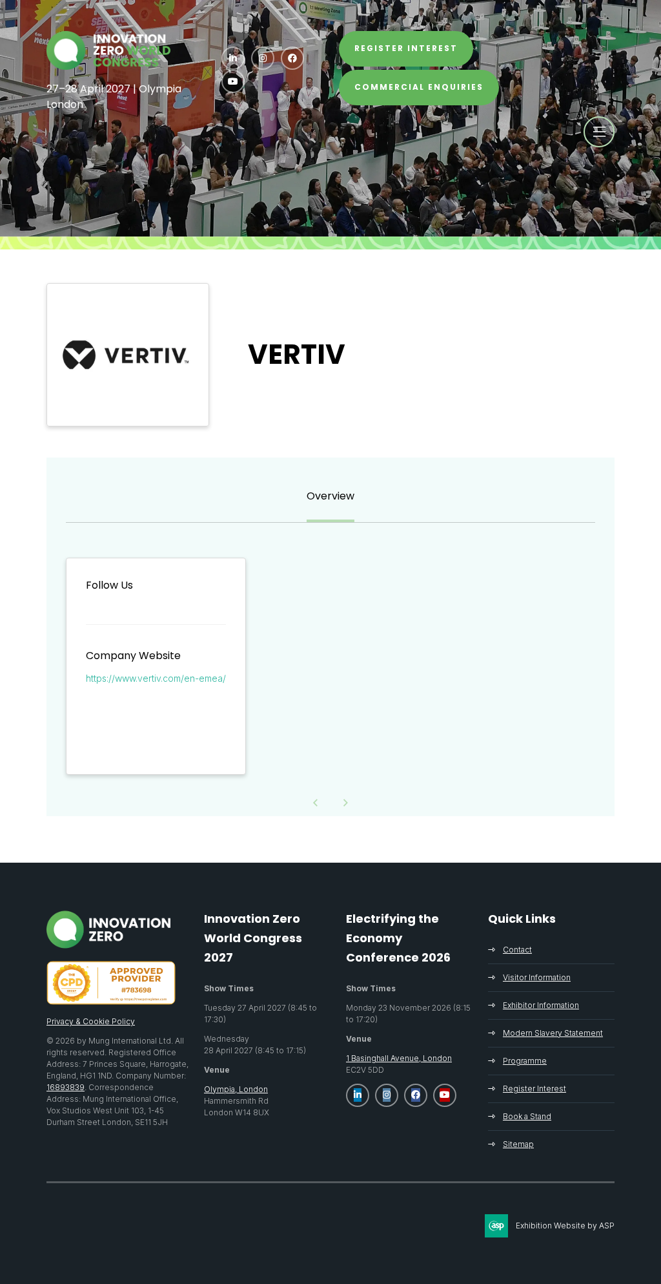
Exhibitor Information (541, 1005)
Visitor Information (537, 977)
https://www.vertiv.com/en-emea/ (156, 678)
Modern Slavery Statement (553, 1033)
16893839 (65, 1087)
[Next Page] (346, 803)
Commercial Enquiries (418, 86)
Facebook (292, 58)
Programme (525, 1061)
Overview (330, 496)
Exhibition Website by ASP (565, 1225)
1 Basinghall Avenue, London (399, 1058)
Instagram (262, 58)
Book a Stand (527, 1116)
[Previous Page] (316, 803)
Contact (517, 949)
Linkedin (233, 58)
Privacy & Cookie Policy (90, 1021)
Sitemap (518, 1144)
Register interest (406, 48)
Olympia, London (236, 1089)
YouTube (233, 81)
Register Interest (534, 1088)
